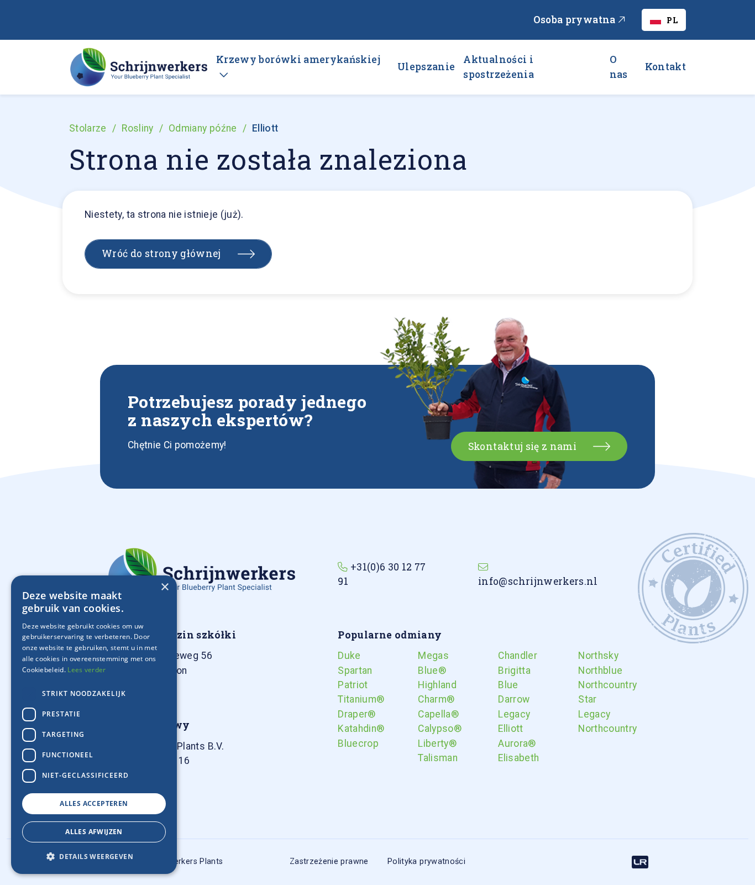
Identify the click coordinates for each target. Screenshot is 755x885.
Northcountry (587, 684)
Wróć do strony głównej (161, 253)
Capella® (427, 714)
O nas (619, 66)
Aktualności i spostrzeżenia (498, 66)
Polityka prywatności (426, 861)
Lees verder (86, 669)
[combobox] (664, 20)
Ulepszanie (426, 66)
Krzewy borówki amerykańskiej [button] (298, 59)
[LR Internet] (640, 862)
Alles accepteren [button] (94, 803)
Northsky (587, 655)
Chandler (507, 655)
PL (672, 20)
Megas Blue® (427, 662)
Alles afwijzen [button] (94, 831)
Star (587, 699)
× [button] (164, 587)
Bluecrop (346, 743)
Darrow (507, 699)
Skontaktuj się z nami (522, 446)
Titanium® (346, 699)
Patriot (346, 684)
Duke (346, 655)
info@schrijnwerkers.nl (538, 581)
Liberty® (427, 743)
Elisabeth (507, 757)
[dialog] (94, 724)
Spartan (346, 670)
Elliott (507, 728)
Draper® (346, 714)
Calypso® (427, 728)
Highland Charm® (427, 692)
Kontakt (665, 66)
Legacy (507, 714)
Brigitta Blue (507, 677)
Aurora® (507, 743)
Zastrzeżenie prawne (329, 861)
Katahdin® (346, 728)
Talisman (427, 757)
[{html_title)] (201, 573)
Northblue (587, 670)
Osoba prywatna (575, 19)
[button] (94, 856)
